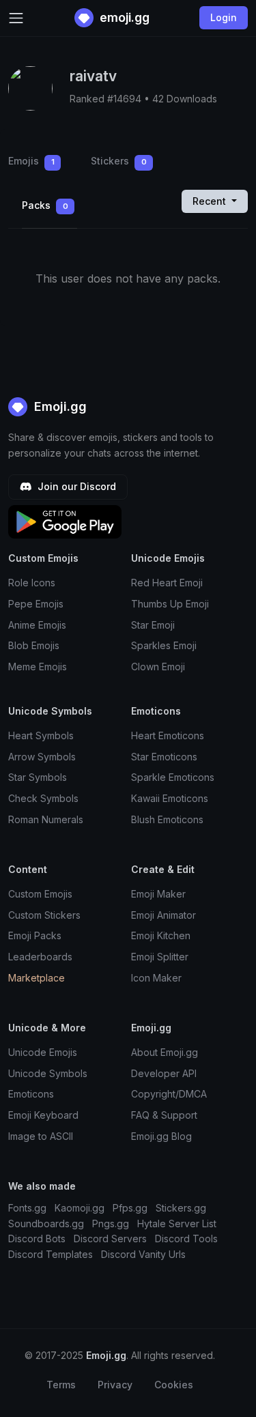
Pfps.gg (130, 1208)
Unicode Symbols (47, 1073)
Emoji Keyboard (43, 1115)
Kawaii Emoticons (169, 798)
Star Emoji (153, 625)
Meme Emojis (37, 666)
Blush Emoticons (167, 819)
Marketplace (36, 978)
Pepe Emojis (35, 604)
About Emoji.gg (164, 1052)
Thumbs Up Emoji (170, 604)
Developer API (164, 1073)
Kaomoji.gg (79, 1208)
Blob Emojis (33, 645)
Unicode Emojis (42, 1052)
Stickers (119, 161)
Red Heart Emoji (167, 582)
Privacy (115, 1384)
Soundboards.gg (46, 1223)
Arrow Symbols (42, 756)
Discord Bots (37, 1238)
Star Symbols (37, 777)
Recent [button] (211, 201)
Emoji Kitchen (160, 935)
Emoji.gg (59, 406)
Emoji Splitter (159, 956)
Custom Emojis (40, 894)
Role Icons (31, 582)
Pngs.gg (110, 1223)
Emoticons (31, 1094)
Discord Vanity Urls (143, 1254)
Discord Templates (50, 1254)
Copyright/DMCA (169, 1094)
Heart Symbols (41, 735)
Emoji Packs (34, 935)
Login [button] (223, 17)
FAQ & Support (164, 1115)
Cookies (173, 1384)
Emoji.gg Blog (161, 1136)
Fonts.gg (27, 1208)
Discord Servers (110, 1238)
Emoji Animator (163, 915)
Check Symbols (43, 798)
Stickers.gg (181, 1208)
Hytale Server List (176, 1223)
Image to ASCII (40, 1136)
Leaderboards (40, 956)
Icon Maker (156, 978)
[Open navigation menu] (16, 18)
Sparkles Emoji (164, 645)
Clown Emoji (158, 666)
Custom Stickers (44, 915)
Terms (61, 1384)
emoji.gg (123, 17)
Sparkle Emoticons (172, 777)
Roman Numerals (45, 819)
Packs (45, 205)
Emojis (31, 161)
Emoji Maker (158, 894)
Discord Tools (186, 1238)
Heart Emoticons (167, 735)
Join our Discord (75, 486)
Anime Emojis (37, 625)
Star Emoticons (164, 756)
